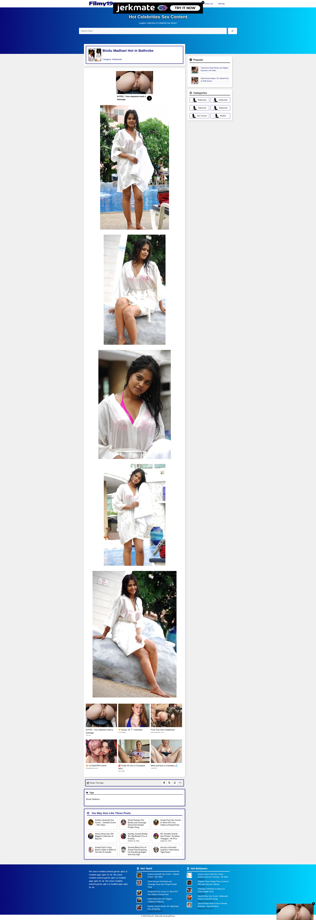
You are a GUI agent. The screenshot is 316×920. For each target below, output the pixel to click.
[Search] (232, 31)
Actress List (208, 4)
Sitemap (221, 4)
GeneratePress (169, 916)
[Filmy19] (101, 3)
